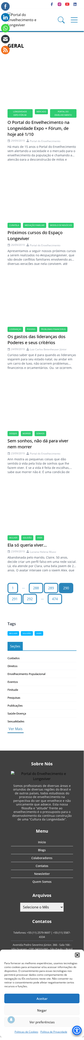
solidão (27, 537)
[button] (77, 955)
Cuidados (14, 658)
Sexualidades (16, 721)
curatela (14, 225)
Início (42, 842)
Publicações (15, 705)
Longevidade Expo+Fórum (20, 113)
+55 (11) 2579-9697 (38, 932)
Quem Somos (42, 882)
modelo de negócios (61, 225)
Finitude (13, 690)
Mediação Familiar (34, 225)
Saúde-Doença (17, 713)
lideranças (15, 329)
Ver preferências (42, 1022)
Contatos (42, 866)
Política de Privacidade (53, 1032)
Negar (42, 1010)
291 (15, 599)
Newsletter (42, 874)
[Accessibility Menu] (77, 1030)
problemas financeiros (53, 329)
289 (51, 588)
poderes (31, 329)
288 (36, 588)
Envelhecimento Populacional (26, 674)
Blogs (42, 850)
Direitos (12, 666)
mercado (41, 111)
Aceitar (42, 998)
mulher (13, 537)
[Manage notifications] (11, 1019)
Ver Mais (16, 728)
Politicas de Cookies (26, 1032)
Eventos (13, 682)
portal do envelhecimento (63, 113)
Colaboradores (41, 858)
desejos (13, 433)
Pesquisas (14, 698)
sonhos (40, 433)
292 (30, 599)
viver (39, 537)
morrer (27, 433)
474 (55, 599)
